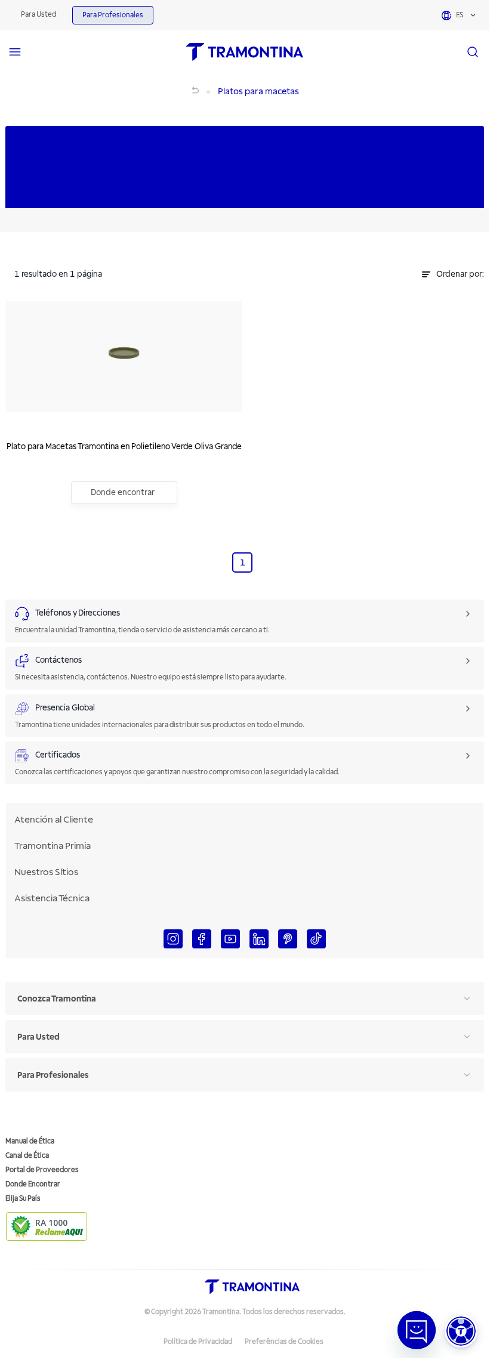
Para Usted (38, 14)
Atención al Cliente (53, 819)
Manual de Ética (29, 1141)
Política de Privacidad (198, 1342)
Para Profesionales (112, 15)
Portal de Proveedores (42, 1170)
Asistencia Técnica (52, 898)
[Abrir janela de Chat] (416, 1330)
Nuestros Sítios (46, 872)
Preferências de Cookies (284, 1342)
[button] (461, 1331)
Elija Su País (23, 1199)
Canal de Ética (27, 1156)
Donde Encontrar (32, 1184)
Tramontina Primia (52, 845)
